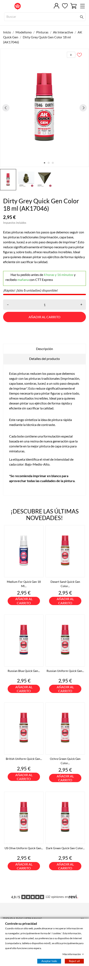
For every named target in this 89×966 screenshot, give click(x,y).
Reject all (74, 961)
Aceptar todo (49, 961)
